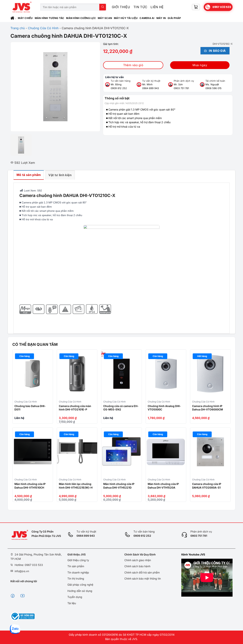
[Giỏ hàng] (196, 7)
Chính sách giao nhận (137, 560)
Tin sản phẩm (75, 566)
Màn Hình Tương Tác (49, 18)
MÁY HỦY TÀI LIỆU (126, 18)
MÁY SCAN (105, 18)
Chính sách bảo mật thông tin (142, 578)
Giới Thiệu (121, 7)
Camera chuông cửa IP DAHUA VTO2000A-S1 (206, 485)
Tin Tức (140, 7)
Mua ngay (200, 65)
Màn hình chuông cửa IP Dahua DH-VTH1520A (163, 485)
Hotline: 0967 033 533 (29, 564)
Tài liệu (71, 603)
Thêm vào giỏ (133, 65)
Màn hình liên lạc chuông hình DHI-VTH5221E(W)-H (75, 485)
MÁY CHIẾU (25, 18)
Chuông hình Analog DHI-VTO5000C (164, 407)
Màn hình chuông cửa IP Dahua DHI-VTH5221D (118, 485)
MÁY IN (161, 18)
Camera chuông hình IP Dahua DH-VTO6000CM (207, 407)
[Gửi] (102, 7)
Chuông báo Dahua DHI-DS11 (30, 407)
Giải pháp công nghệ (80, 584)
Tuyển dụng (74, 597)
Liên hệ (157, 7)
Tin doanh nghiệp (78, 572)
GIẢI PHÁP (174, 18)
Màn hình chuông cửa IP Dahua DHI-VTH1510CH (30, 485)
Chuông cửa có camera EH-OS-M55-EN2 (121, 407)
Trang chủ (17, 28)
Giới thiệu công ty (78, 560)
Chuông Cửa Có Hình (43, 28)
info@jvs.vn (22, 571)
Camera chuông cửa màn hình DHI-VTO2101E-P (75, 407)
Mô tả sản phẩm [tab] (29, 175)
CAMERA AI (147, 18)
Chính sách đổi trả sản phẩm (142, 572)
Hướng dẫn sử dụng (79, 590)
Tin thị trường (75, 578)
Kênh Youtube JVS (193, 554)
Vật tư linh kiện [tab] (60, 175)
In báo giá (217, 51)
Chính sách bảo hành (137, 566)
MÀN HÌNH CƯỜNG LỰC (81, 18)
